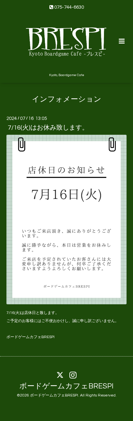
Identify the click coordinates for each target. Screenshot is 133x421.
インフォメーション (66, 99)
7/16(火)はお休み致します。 (48, 127)
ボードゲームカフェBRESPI (66, 386)
